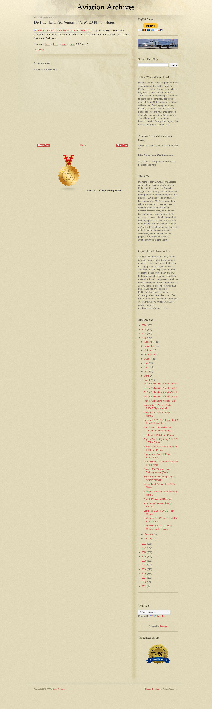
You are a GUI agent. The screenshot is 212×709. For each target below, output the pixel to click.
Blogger (163, 626)
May (146, 371)
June (146, 367)
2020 (144, 552)
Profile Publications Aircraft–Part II (160, 396)
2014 (144, 578)
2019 (144, 556)
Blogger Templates (152, 689)
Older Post (122, 145)
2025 (144, 329)
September (149, 354)
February (148, 534)
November (149, 346)
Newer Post (43, 145)
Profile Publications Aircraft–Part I (160, 401)
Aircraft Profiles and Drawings (158, 499)
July (146, 363)
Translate (161, 616)
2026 (144, 325)
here (47, 44)
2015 (144, 573)
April (146, 376)
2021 (144, 548)
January (148, 538)
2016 (144, 569)
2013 (144, 582)
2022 (144, 544)
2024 (144, 333)
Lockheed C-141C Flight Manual (159, 435)
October (148, 350)
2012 (144, 586)
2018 (144, 561)
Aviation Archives (58, 689)
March (147, 380)
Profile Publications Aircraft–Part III (160, 392)
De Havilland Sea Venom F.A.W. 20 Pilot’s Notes (74, 22)
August (147, 359)
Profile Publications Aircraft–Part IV (161, 388)
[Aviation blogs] (69, 190)
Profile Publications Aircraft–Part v (160, 384)
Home (83, 145)
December (149, 342)
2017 (144, 565)
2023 (144, 338)
